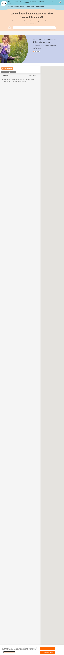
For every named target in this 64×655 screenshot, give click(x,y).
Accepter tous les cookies (48, 652)
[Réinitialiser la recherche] (54, 28)
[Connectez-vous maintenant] (60, 2)
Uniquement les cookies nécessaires (47, 649)
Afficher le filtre (8, 68)
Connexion (37, 51)
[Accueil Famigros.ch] (4, 3)
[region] (32, 650)
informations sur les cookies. (9, 652)
